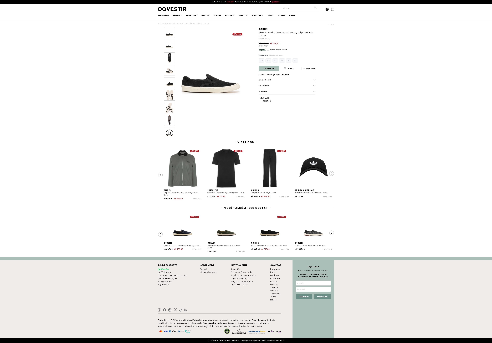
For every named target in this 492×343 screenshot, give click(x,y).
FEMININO (177, 15)
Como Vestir (265, 80)
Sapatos (179, 23)
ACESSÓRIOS (257, 15)
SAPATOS (243, 15)
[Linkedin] (185, 310)
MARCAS (205, 15)
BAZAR (292, 15)
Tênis (187, 23)
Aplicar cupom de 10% (278, 50)
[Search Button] (315, 8)
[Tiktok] (180, 310)
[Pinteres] (170, 310)
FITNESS (281, 15)
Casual (194, 23)
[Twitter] (175, 309)
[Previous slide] (160, 175)
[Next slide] (331, 173)
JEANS (271, 15)
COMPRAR (269, 68)
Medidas (263, 91)
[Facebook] (164, 310)
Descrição (264, 85)
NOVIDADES (163, 15)
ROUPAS (217, 15)
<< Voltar (331, 24)
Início (160, 23)
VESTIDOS (229, 15)
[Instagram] (159, 310)
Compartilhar (309, 68)
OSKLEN (264, 29)
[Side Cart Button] (332, 9)
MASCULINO (191, 15)
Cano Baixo (204, 23)
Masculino (169, 23)
